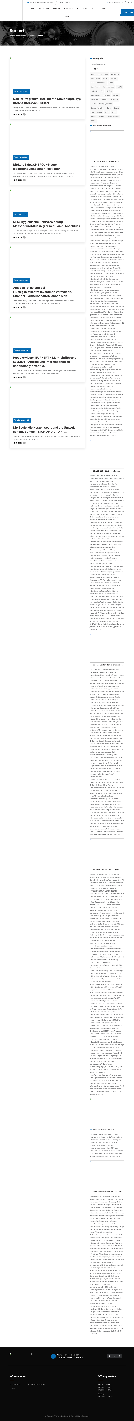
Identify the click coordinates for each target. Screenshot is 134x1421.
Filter (111, 83)
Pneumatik (114, 100)
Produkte (57, 9)
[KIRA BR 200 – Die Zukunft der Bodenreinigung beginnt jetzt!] (107, 455)
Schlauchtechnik (96, 108)
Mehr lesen (17, 114)
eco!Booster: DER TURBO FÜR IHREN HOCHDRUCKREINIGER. (108, 1192)
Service (84, 9)
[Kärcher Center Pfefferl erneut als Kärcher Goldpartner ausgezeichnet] (107, 649)
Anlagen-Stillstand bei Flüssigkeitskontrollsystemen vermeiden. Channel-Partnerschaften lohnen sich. (42, 292)
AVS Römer (115, 74)
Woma (93, 121)
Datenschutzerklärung (37, 1384)
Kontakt (69, 17)
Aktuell (94, 9)
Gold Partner (95, 87)
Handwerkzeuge (108, 87)
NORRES (105, 100)
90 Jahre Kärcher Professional (106, 870)
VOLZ (107, 112)
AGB (13, 1388)
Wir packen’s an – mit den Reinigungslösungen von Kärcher (107, 1129)
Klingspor (106, 95)
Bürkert (105, 78)
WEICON (101, 116)
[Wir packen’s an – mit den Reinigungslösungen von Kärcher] (107, 1113)
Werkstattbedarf (113, 116)
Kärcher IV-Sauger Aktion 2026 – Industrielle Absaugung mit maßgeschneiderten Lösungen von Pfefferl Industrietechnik (107, 162)
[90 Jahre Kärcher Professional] (107, 853)
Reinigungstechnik (105, 104)
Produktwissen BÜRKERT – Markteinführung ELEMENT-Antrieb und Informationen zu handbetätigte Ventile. (45, 362)
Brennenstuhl (95, 78)
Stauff (99, 112)
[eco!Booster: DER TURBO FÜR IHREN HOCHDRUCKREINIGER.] (107, 1175)
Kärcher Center (71, 9)
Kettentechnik (95, 95)
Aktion (93, 74)
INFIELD (109, 91)
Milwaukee (94, 100)
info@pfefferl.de (114, 2)
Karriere (104, 9)
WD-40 (93, 116)
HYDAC (119, 87)
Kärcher (116, 95)
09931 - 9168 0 (65, 2)
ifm (102, 91)
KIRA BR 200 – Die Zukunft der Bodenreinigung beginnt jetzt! (105, 471)
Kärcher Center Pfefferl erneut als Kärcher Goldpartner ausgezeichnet (108, 665)
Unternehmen (43, 9)
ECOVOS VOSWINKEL (98, 83)
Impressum (16, 1384)
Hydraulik (94, 91)
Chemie (113, 78)
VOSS (114, 112)
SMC (92, 112)
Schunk (108, 108)
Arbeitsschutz (103, 74)
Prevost (93, 104)
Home (32, 9)
